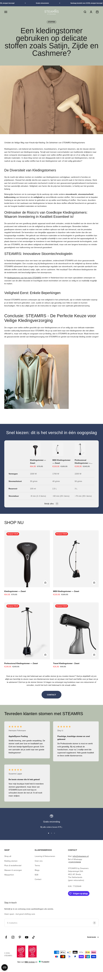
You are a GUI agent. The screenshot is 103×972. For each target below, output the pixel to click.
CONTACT (51, 695)
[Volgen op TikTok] (33, 937)
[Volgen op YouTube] (26, 937)
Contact (38, 879)
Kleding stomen (10, 861)
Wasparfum (9, 875)
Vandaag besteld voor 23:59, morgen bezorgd (83, 3)
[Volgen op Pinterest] (20, 937)
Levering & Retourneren (45, 856)
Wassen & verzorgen (13, 870)
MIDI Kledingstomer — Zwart (61, 461)
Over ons (39, 861)
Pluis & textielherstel (12, 865)
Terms (37, 865)
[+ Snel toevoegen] (45, 582)
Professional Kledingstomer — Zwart (83, 462)
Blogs (37, 870)
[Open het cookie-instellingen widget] (4, 967)
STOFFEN (51, 22)
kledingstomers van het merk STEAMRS (24, 278)
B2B (36, 875)
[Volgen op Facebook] (6, 937)
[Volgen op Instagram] (13, 937)
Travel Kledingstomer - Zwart (66, 663)
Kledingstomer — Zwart (38, 461)
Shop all (7, 856)
